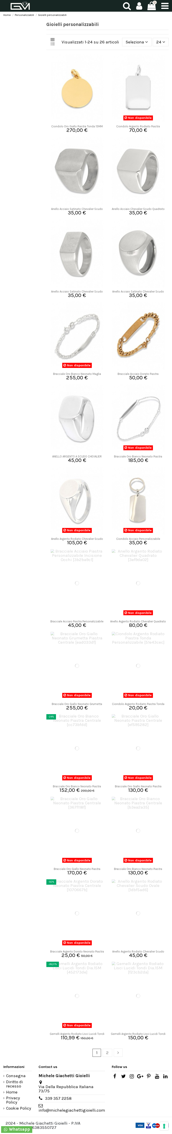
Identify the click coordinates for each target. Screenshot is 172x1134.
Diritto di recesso (14, 1084)
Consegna (16, 1076)
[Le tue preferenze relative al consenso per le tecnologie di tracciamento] (164, 1126)
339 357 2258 (58, 1098)
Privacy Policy (13, 1100)
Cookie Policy (18, 1108)
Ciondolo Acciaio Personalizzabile (138, 538)
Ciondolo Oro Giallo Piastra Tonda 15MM (77, 126)
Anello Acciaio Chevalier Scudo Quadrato (138, 209)
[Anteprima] (77, 120)
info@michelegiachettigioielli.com (72, 1110)
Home (11, 1092)
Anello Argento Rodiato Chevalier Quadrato (138, 621)
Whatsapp (19, 1129)
